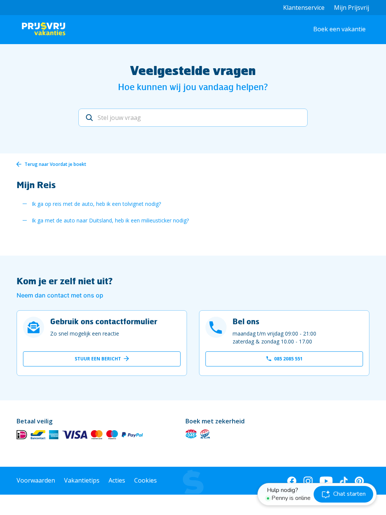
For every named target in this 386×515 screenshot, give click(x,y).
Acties (117, 480)
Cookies (145, 480)
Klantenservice (304, 7)
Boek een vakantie (339, 29)
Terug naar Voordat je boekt (55, 164)
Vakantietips (82, 480)
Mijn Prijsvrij (351, 7)
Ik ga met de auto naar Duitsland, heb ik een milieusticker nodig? (110, 220)
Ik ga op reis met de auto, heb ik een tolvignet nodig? (96, 203)
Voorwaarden (36, 480)
